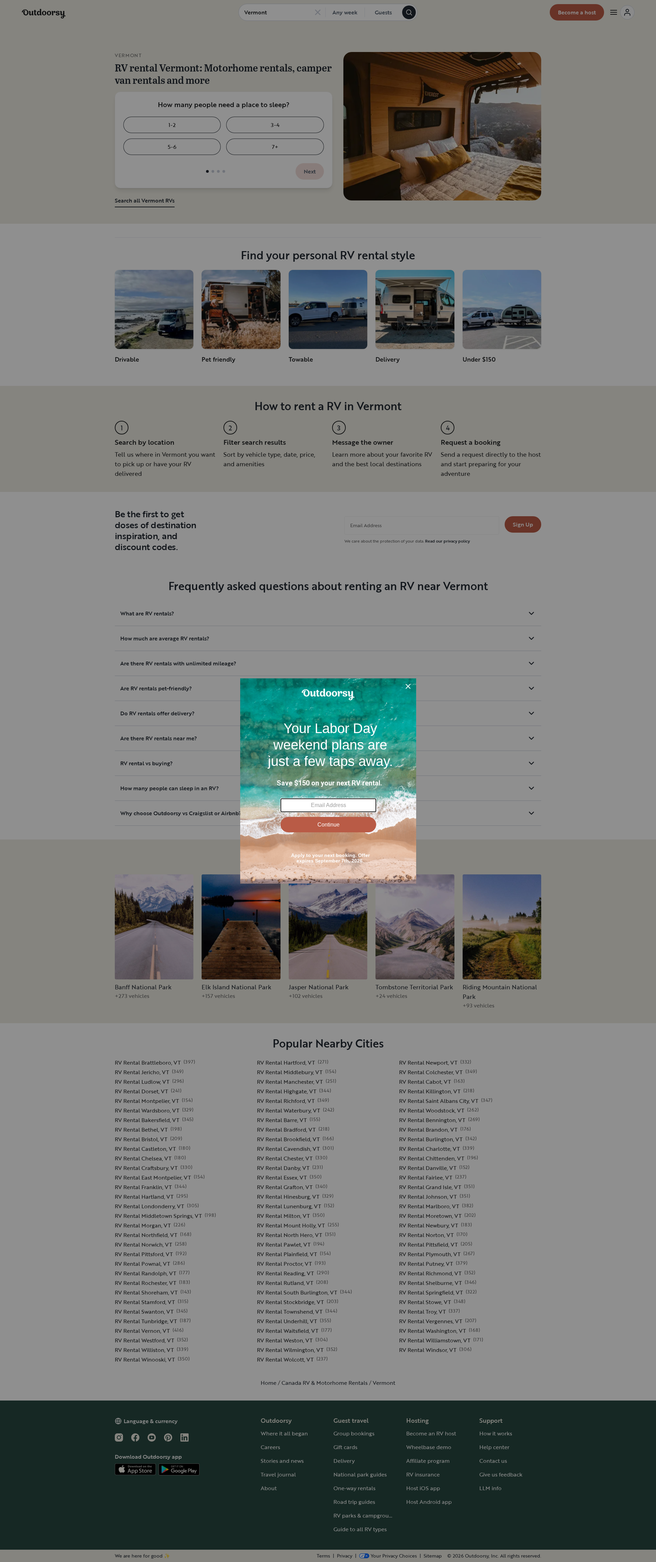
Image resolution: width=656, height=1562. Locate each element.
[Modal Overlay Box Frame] (328, 781)
